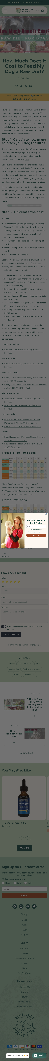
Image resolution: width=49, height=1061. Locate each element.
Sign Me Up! (36, 535)
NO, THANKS (36, 538)
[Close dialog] (46, 514)
